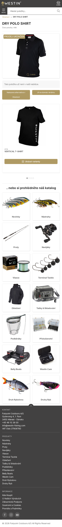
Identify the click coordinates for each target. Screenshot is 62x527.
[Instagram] (11, 514)
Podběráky (16, 338)
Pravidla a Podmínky (12, 508)
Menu (4, 12)
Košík (58, 5)
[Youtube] (17, 514)
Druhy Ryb (46, 399)
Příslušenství (46, 338)
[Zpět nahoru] (31, 406)
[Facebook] (4, 514)
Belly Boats (16, 369)
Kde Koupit (7, 495)
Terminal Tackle (46, 277)
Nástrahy (46, 216)
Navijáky (46, 247)
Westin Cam (46, 369)
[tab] (27, 178)
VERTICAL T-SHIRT (13, 151)
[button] (31, 55)
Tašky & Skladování (45, 308)
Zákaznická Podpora (12, 502)
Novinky (16, 216)
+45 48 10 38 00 (10, 422)
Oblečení (6, 17)
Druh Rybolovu (16, 399)
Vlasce (16, 277)
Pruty (16, 247)
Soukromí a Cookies (11, 505)
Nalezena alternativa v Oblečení (16, 94)
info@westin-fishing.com (13, 425)
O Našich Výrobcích (11, 498)
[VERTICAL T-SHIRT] (31, 126)
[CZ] (11, 3)
